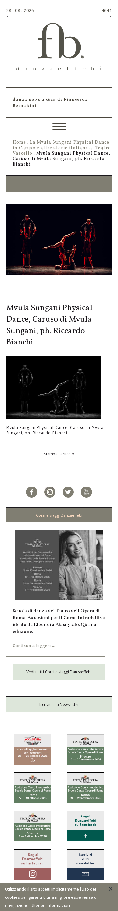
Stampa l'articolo (59, 454)
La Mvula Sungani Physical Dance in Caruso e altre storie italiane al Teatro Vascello (62, 148)
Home (19, 142)
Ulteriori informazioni (51, 905)
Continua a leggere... (34, 645)
